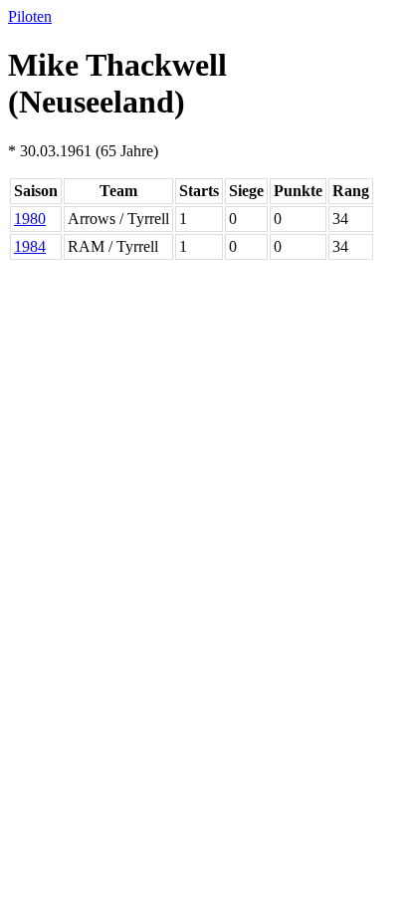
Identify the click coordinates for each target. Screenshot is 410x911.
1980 (30, 218)
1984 (30, 246)
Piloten (30, 16)
